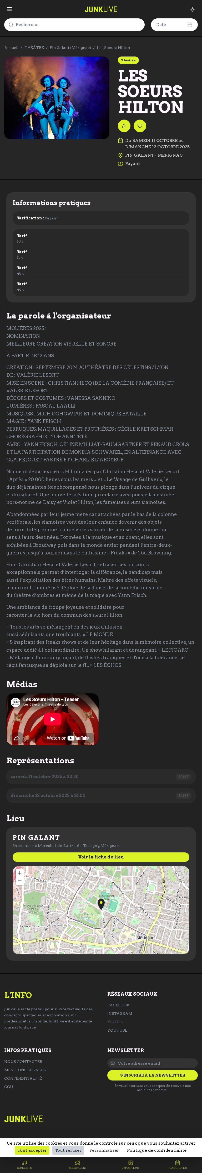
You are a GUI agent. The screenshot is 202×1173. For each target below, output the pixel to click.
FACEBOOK (118, 1005)
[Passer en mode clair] (192, 9)
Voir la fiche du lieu (101, 857)
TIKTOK (115, 1022)
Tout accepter (32, 1150)
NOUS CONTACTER (23, 1061)
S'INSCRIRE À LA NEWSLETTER (152, 1075)
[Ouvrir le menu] (9, 9)
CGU (8, 1087)
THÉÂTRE (34, 47)
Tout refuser (68, 1150)
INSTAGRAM (119, 1013)
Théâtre (128, 60)
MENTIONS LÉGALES (25, 1070)
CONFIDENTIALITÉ (23, 1078)
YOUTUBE (117, 1030)
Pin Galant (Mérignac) (70, 47)
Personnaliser (104, 1150)
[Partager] (124, 126)
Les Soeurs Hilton (113, 47)
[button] (101, 904)
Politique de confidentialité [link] (156, 1150)
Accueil (11, 47)
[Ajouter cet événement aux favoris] (140, 126)
